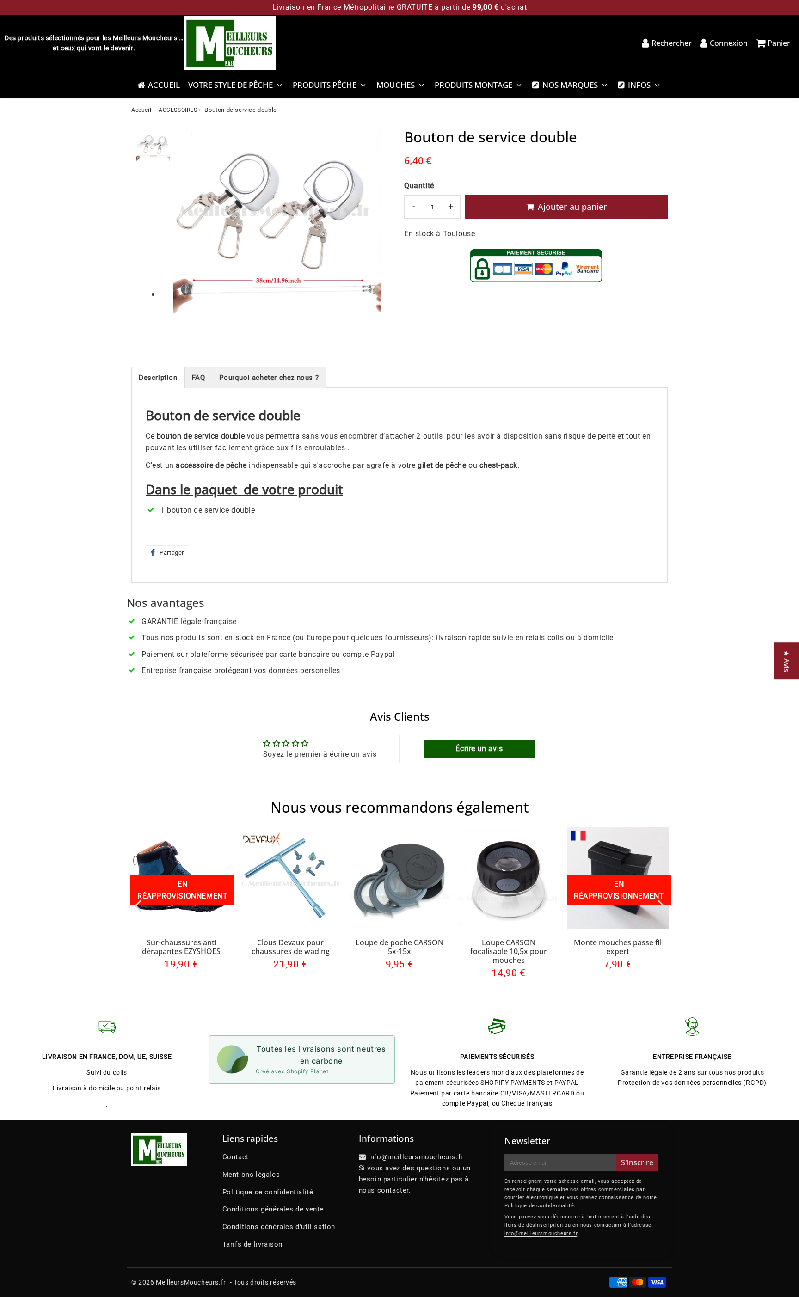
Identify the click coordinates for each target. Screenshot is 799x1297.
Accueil (164, 85)
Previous (138, 905)
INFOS (639, 85)
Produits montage (473, 85)
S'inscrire (637, 1162)
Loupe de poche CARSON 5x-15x (399, 946)
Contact (235, 1157)
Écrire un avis (479, 748)
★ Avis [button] (786, 661)
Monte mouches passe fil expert (618, 946)
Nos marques (570, 85)
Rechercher (671, 43)
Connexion (729, 43)
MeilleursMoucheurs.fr (191, 1282)
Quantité (419, 185)
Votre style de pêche (230, 85)
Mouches (395, 85)
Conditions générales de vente (273, 1209)
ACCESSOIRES (178, 110)
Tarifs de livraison (252, 1244)
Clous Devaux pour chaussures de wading (291, 946)
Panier (779, 43)
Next (661, 905)
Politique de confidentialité (267, 1192)
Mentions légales (251, 1174)
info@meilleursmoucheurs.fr (541, 1233)
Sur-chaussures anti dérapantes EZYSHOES (181, 946)
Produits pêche (324, 85)
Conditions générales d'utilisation (278, 1227)
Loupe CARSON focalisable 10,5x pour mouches (508, 951)
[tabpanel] (153, 148)
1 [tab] (153, 295)
